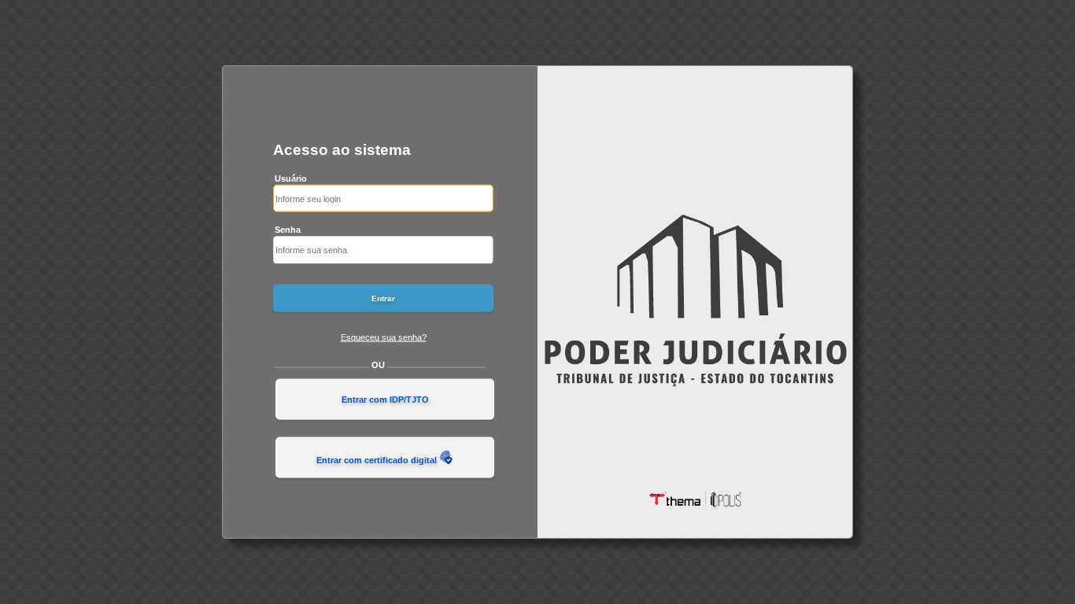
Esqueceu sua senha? (384, 336)
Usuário (291, 177)
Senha (288, 229)
